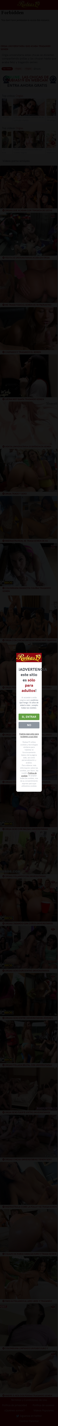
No (29, 725)
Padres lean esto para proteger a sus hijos (29, 735)
